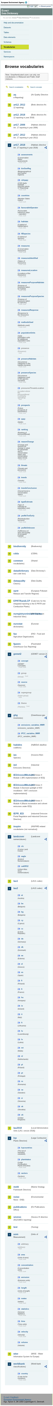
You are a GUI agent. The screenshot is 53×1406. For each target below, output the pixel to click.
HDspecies (25, 234)
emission (25, 1277)
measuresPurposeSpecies (26, 296)
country (24, 1373)
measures (25, 246)
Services (7, 52)
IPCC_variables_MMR (26, 733)
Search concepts (36, 87)
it (21, 1014)
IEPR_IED (18, 813)
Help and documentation (13, 23)
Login (31, 6)
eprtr (16, 591)
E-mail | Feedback (11, 1397)
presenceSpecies (26, 373)
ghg (15, 715)
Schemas (7, 42)
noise (16, 1197)
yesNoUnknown (26, 528)
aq (14, 94)
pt (22, 1073)
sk (22, 1106)
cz (22, 929)
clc (22, 846)
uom (15, 1234)
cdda (16, 553)
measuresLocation (26, 270)
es (22, 972)
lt (21, 1023)
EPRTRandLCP (21, 601)
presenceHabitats (26, 359)
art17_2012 (19, 135)
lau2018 (17, 1128)
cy (22, 920)
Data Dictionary (24, 18)
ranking (24, 429)
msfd (16, 1187)
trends (24, 477)
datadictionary (21, 571)
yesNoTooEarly (26, 516)
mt (22, 1048)
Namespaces (9, 57)
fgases (17, 644)
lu (22, 1031)
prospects (25, 405)
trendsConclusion (26, 488)
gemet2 (17, 654)
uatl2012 (24, 866)
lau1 (15, 881)
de (22, 939)
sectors (24, 1173)
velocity (24, 1332)
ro (22, 1081)
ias (15, 755)
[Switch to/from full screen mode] (36, 6)
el (22, 964)
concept (24, 661)
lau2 (15, 888)
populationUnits (26, 333)
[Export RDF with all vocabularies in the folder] (46, 148)
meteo (24, 1298)
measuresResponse (26, 310)
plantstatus (26, 1159)
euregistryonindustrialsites (22, 614)
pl (22, 1065)
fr (21, 989)
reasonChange (26, 442)
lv (22, 1039)
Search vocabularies (16, 87)
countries (25, 195)
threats (24, 465)
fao (15, 634)
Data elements (10, 37)
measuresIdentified (26, 258)
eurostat (17, 624)
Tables (6, 32)
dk (22, 947)
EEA (15, 2)
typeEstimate (26, 502)
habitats (24, 221)
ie (22, 1006)
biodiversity (19, 546)
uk (22, 1115)
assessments (26, 155)
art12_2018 (19, 115)
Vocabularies (9, 47)
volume (24, 1342)
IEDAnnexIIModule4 (22, 801)
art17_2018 (19, 145)
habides (17, 745)
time (23, 1321)
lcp (15, 1138)
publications (20, 1207)
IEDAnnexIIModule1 (22, 775)
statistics (25, 1309)
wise (15, 1354)
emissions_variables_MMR (26, 725)
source (24, 682)
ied (15, 765)
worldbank (19, 1364)
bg (22, 912)
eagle (23, 856)
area (23, 1255)
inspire (17, 826)
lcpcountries (26, 1148)
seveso (17, 1217)
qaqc (23, 419)
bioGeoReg (26, 168)
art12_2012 (19, 105)
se (22, 1090)
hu (22, 997)
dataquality (19, 581)
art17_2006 (19, 125)
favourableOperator (26, 208)
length (24, 1288)
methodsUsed (26, 322)
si (22, 1098)
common (18, 561)
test (15, 1227)
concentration (26, 1265)
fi (21, 981)
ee (22, 955)
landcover (18, 836)
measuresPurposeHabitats (26, 282)
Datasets (7, 27)
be (22, 903)
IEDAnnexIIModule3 (22, 785)
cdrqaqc (24, 180)
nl (22, 1056)
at (22, 895)
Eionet (14, 18)
